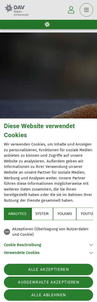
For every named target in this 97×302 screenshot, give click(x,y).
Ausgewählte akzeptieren (48, 282)
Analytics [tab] (17, 213)
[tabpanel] (48, 240)
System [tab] (42, 213)
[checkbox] (48, 232)
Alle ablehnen (48, 295)
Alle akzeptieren (48, 269)
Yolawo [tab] (64, 213)
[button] (48, 244)
